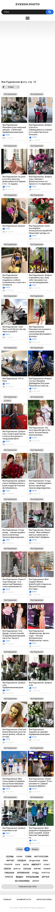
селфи (9, 856)
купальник (32, 877)
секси (7, 868)
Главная (7, 899)
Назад (19, 849)
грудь (35, 873)
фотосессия (41, 856)
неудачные (34, 861)
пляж (28, 856)
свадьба (21, 860)
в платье (7, 401)
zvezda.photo (23, 908)
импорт (36, 864)
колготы (46, 873)
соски (19, 856)
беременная (23, 873)
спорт (47, 865)
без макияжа (22, 881)
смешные (9, 873)
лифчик (37, 869)
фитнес (10, 860)
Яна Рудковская (10, 94)
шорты (16, 869)
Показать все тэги (27, 887)
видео (19, 877)
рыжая (47, 869)
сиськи (27, 869)
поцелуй (8, 864)
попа (17, 865)
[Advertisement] (27, 49)
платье (9, 877)
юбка (45, 860)
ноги (26, 864)
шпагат (35, 881)
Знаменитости (24, 899)
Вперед (35, 849)
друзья (45, 877)
